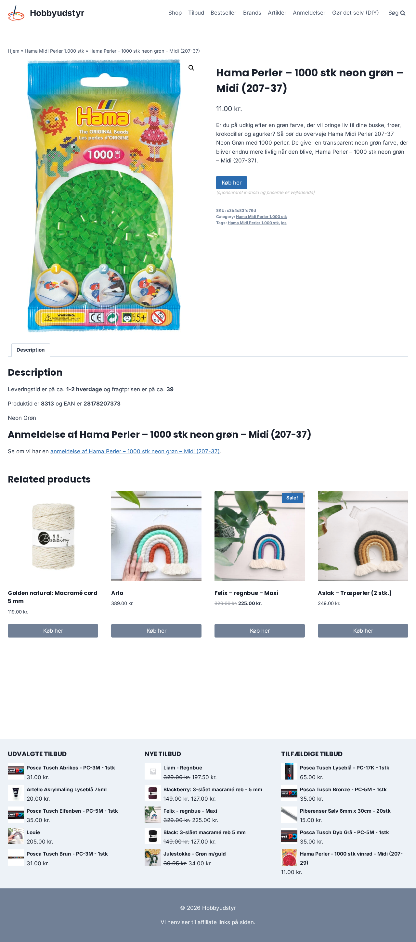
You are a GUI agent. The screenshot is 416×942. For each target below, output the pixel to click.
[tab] (30, 350)
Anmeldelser (309, 12)
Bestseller (223, 12)
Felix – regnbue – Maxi (246, 593)
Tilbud (196, 12)
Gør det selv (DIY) (355, 12)
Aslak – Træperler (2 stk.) (355, 593)
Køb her (231, 182)
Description (31, 350)
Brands (252, 12)
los (284, 222)
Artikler (277, 12)
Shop (175, 12)
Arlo (117, 593)
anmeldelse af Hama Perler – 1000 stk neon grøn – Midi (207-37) (135, 451)
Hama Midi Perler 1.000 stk (54, 51)
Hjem (14, 51)
